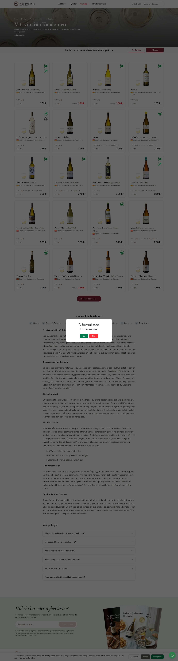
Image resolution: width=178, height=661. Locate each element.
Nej (93, 336)
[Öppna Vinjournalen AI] (172, 655)
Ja (84, 336)
